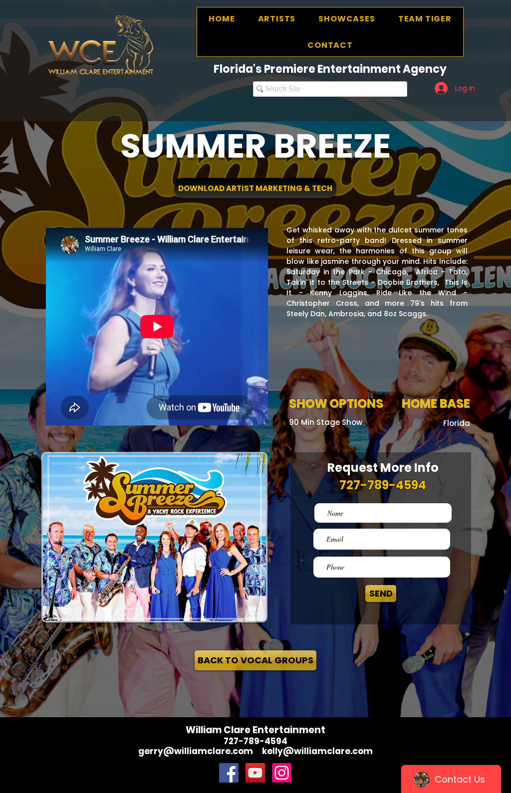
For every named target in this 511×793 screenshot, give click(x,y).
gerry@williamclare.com (195, 751)
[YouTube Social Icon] (255, 773)
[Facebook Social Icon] (229, 773)
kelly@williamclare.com (317, 751)
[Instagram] (281, 773)
